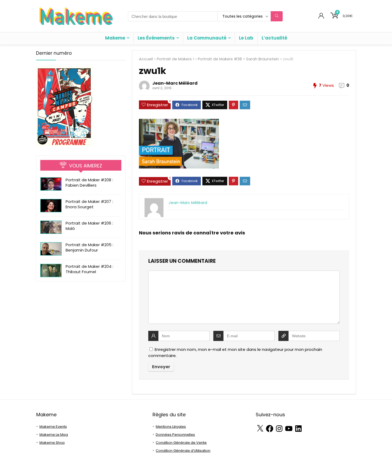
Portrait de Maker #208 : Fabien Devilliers (89, 182)
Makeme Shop (52, 442)
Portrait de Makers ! (175, 59)
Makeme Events (53, 426)
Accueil (146, 59)
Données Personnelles (175, 434)
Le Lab (246, 38)
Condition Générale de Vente (181, 442)
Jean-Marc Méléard (175, 83)
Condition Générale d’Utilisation (183, 450)
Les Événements (156, 38)
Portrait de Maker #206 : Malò (89, 225)
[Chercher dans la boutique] (277, 16)
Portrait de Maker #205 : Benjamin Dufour (89, 247)
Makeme (115, 38)
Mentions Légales (171, 426)
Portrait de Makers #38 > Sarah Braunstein (238, 59)
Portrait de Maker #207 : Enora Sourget (89, 204)
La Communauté (206, 38)
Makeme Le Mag (53, 434)
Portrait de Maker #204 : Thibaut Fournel (89, 269)
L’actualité (274, 38)
